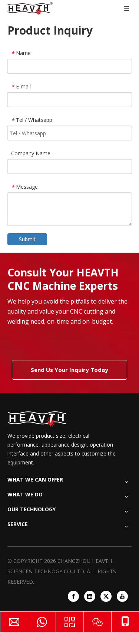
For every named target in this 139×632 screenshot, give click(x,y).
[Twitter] (106, 596)
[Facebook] (73, 596)
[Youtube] (122, 596)
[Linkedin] (89, 596)
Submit (27, 239)
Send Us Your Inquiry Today (69, 369)
